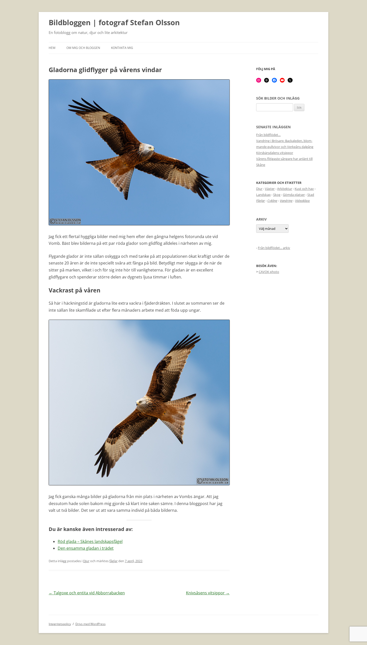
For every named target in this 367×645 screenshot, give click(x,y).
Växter (270, 188)
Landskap (263, 194)
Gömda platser (294, 194)
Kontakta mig (122, 48)
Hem (52, 48)
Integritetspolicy (60, 624)
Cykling (272, 200)
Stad (310, 194)
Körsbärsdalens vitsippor (274, 152)
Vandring (286, 200)
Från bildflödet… (268, 134)
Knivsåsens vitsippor (208, 593)
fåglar (113, 561)
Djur (86, 561)
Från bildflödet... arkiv (274, 248)
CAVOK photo (269, 271)
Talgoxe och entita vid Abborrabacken (87, 593)
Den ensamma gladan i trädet (86, 548)
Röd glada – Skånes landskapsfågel (90, 541)
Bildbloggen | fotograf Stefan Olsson (114, 22)
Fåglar (260, 200)
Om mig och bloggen (83, 48)
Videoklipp (302, 200)
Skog (276, 194)
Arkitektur (284, 188)
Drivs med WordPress (90, 624)
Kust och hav (304, 188)
